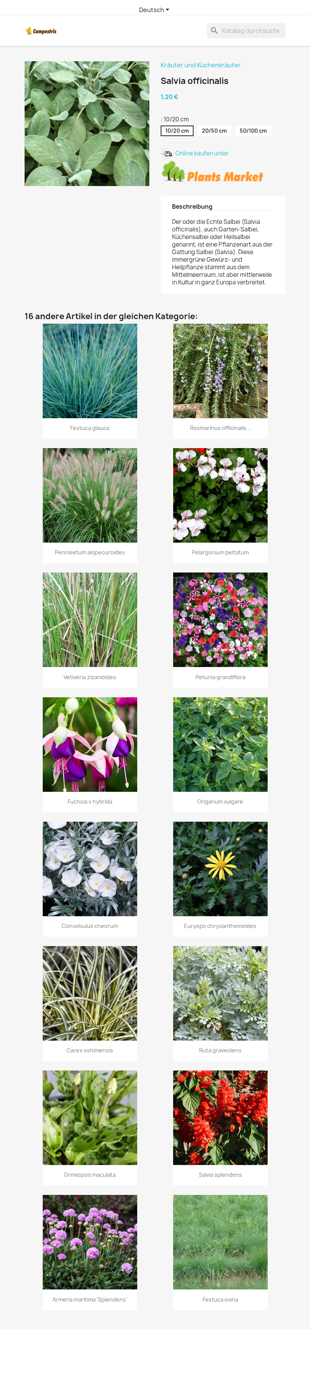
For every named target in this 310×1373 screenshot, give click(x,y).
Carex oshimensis (90, 1050)
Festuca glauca (89, 427)
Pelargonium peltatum (220, 552)
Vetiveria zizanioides (90, 677)
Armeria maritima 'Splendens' (90, 1299)
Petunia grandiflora (220, 677)
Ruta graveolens (220, 1050)
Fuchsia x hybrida (90, 801)
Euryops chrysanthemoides (220, 925)
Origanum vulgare (220, 801)
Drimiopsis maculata (90, 1174)
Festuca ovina (220, 1299)
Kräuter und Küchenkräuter (201, 65)
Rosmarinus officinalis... (220, 427)
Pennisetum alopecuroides (90, 552)
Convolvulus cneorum (90, 925)
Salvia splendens (220, 1174)
